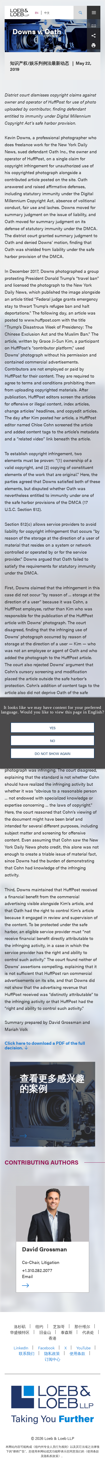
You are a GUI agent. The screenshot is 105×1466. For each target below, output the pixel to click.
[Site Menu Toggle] (93, 12)
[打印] (93, 45)
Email (27, 1276)
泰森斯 (67, 1332)
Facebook (46, 1348)
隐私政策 (52, 1353)
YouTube (83, 1348)
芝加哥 (59, 1326)
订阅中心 (52, 1359)
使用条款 (77, 1353)
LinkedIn (21, 1348)
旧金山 (45, 1332)
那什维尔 (82, 1326)
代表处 (88, 1332)
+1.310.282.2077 (37, 1270)
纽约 (39, 1326)
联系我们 (26, 1353)
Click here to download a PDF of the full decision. (45, 1045)
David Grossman (44, 1249)
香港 (52, 1338)
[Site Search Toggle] (80, 12)
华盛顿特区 (20, 1332)
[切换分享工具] (93, 35)
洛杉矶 (20, 1326)
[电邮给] (93, 26)
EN (36, 13)
